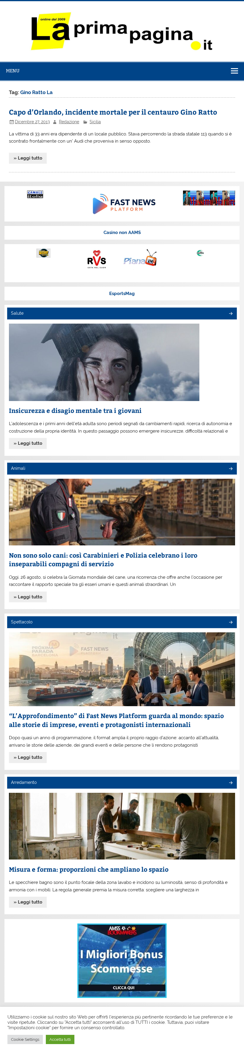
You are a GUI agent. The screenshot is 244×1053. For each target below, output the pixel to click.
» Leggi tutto (28, 158)
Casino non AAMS (122, 232)
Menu (13, 71)
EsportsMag (122, 293)
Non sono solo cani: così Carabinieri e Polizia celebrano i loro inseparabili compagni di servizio (103, 559)
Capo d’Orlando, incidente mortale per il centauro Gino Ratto (113, 111)
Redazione (69, 121)
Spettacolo (21, 622)
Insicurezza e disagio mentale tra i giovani (75, 410)
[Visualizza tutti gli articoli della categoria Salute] (230, 313)
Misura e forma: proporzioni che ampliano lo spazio (88, 869)
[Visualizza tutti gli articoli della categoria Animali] (230, 469)
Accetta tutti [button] (60, 1039)
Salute (17, 313)
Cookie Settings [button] (25, 1039)
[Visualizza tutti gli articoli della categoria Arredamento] (230, 783)
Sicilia (95, 121)
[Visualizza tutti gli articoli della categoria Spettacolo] (230, 622)
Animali (18, 468)
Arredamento (24, 782)
